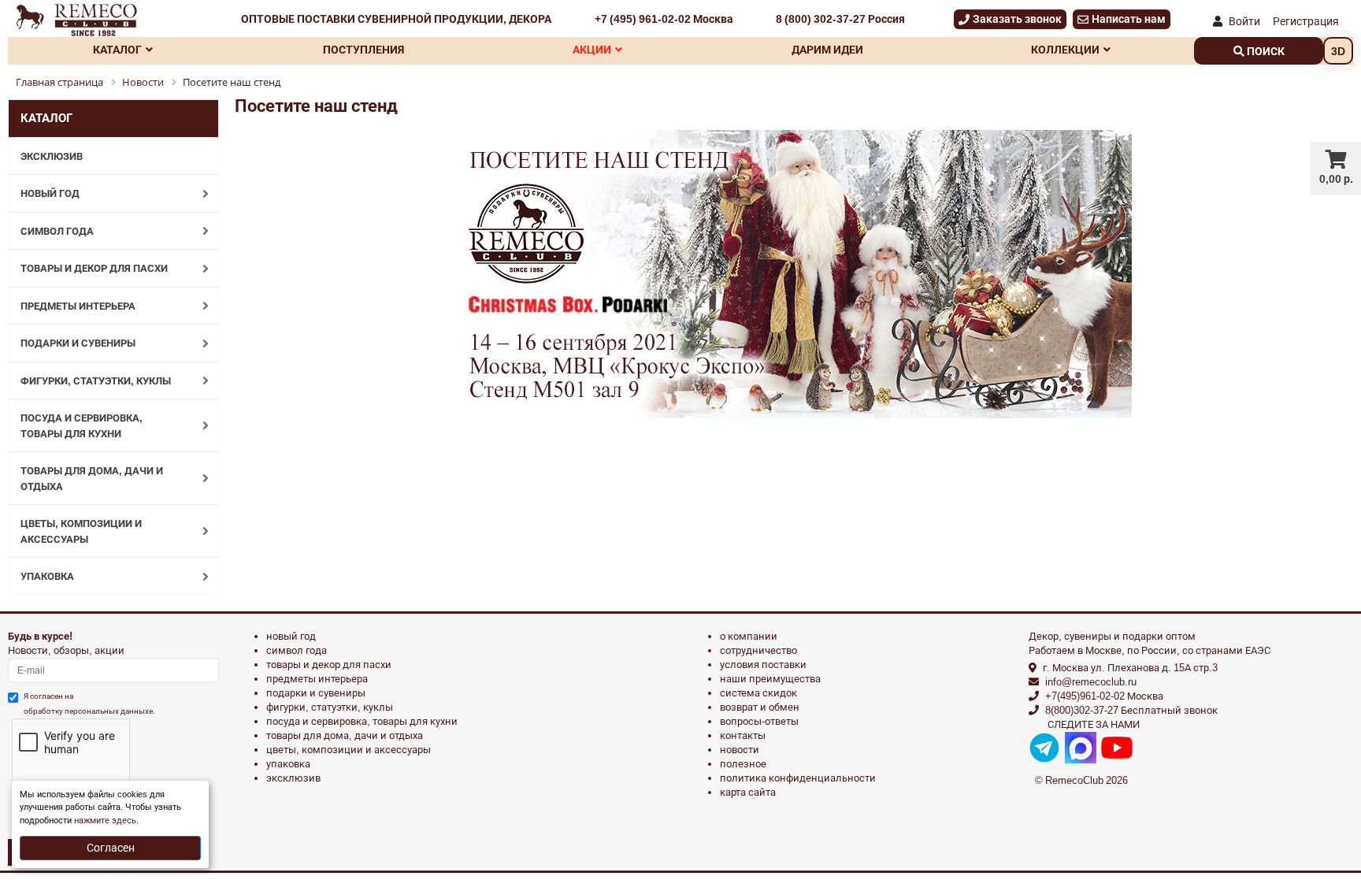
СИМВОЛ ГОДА (57, 231)
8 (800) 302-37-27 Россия (840, 19)
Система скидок (758, 693)
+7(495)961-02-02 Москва (1104, 696)
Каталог (117, 49)
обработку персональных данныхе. (89, 711)
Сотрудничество (758, 650)
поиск (1264, 51)
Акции (592, 49)
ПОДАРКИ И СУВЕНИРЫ (77, 343)
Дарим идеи (827, 49)
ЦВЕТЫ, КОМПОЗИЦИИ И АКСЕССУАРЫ (81, 531)
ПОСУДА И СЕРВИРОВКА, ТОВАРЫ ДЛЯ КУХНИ (81, 426)
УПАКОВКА (47, 576)
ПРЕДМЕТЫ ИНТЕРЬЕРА (77, 306)
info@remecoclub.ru (1091, 682)
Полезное (743, 764)
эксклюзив (293, 778)
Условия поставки (763, 664)
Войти (1244, 21)
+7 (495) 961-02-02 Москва (664, 19)
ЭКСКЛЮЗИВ (51, 156)
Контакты (743, 735)
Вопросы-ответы (759, 721)
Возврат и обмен (759, 707)
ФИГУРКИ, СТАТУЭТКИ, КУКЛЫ (95, 381)
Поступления (363, 49)
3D (1338, 51)
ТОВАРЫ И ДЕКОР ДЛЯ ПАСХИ (94, 268)
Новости (739, 750)
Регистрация (1306, 21)
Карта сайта (748, 792)
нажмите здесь (105, 820)
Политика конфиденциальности (798, 778)
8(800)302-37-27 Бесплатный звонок (1131, 710)
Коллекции (1065, 49)
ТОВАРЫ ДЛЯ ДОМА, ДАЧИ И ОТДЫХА (91, 478)
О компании (748, 636)
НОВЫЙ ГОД (50, 193)
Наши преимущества (770, 679)
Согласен (111, 847)
